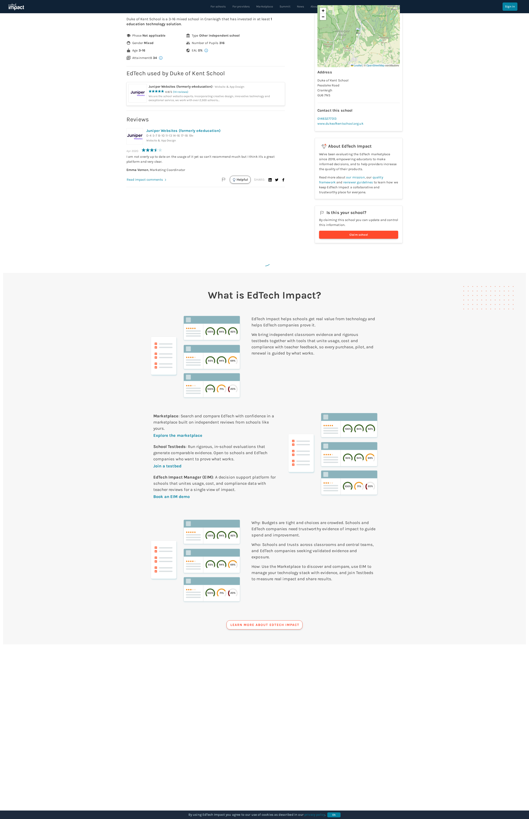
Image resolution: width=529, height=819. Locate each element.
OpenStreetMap (375, 65)
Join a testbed (167, 466)
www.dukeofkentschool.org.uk (340, 123)
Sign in (510, 6)
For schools (218, 6)
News (300, 6)
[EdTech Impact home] (16, 6)
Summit (285, 6)
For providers (241, 6)
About (314, 6)
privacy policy (314, 815)
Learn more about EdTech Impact (264, 625)
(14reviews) (180, 92)
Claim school (358, 234)
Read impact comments (145, 179)
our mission (355, 177)
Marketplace (264, 6)
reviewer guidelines (358, 182)
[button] (270, 179)
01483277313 (327, 119)
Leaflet (357, 65)
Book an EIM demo (171, 496)
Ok (334, 814)
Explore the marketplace (177, 435)
